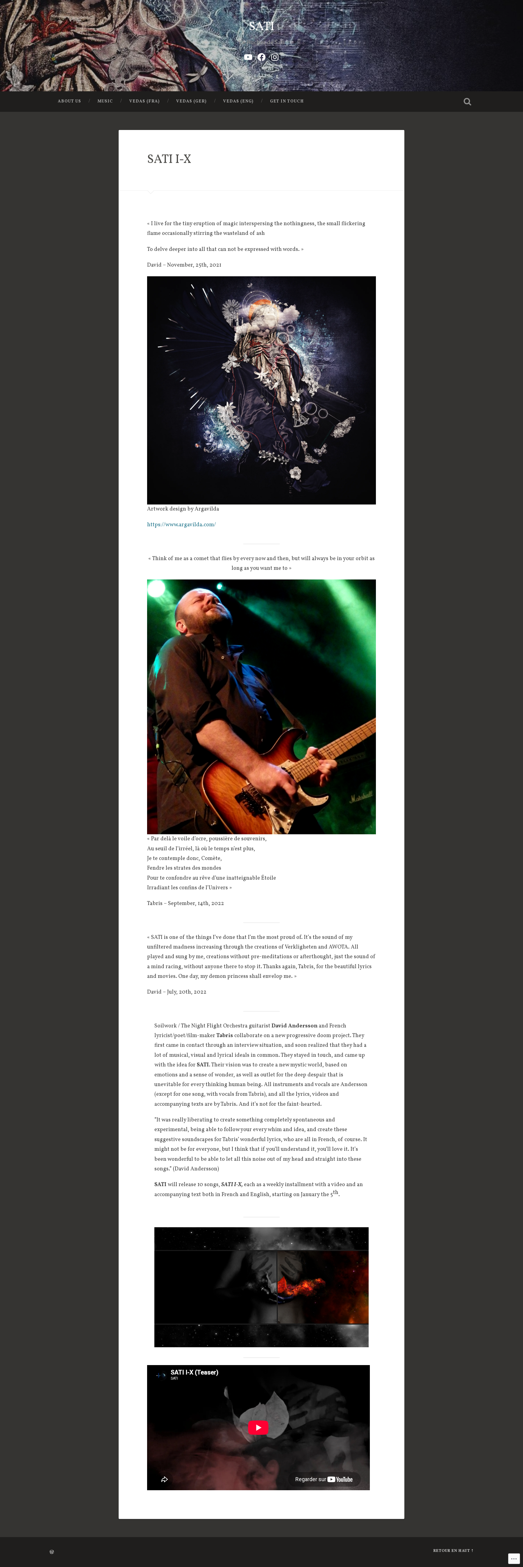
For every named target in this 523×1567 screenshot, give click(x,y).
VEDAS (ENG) (238, 101)
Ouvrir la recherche (467, 101)
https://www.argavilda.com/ (181, 525)
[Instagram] (275, 56)
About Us (69, 101)
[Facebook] (261, 56)
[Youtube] (248, 56)
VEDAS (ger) (191, 101)
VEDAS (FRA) (144, 101)
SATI (262, 27)
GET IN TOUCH (287, 101)
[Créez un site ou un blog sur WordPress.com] (52, 1553)
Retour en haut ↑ (453, 1551)
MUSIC (105, 101)
